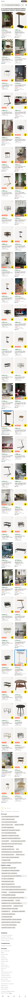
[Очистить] (22, 5)
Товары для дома (4, 961)
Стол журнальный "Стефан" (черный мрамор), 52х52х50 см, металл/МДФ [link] (7, 85)
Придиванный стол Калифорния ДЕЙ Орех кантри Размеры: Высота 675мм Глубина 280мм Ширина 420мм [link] (20, 32)
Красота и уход (4, 965)
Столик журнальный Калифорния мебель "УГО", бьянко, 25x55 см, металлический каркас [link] (7, 272)
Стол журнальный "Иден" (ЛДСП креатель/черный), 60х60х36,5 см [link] (20, 140)
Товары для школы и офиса (6, 972)
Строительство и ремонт (6, 977)
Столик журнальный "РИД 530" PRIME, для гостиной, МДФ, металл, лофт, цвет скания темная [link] (20, 403)
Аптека (2, 963)
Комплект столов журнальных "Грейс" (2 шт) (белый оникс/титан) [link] (7, 643)
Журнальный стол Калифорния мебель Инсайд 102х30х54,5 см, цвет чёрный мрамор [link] (20, 562)
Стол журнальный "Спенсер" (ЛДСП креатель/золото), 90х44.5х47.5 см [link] (7, 697)
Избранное (14, 996)
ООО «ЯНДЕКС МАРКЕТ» (9, 991)
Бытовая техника (4, 954)
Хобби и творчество (5, 966)
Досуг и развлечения (5, 950)
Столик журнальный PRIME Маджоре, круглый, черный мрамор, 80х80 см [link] (20, 113)
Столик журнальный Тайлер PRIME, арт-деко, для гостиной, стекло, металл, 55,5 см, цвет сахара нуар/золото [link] (20, 590)
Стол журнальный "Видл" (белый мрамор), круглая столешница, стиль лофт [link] (20, 456)
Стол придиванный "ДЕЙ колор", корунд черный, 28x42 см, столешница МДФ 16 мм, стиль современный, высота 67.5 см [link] (7, 352)
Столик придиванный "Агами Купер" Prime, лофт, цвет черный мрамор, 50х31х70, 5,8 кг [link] (20, 298)
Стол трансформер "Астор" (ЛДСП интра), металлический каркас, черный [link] (7, 378)
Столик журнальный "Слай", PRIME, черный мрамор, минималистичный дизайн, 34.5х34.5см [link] (20, 220)
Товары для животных (5, 975)
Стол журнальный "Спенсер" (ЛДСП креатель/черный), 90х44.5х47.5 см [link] (7, 537)
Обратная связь (4, 985)
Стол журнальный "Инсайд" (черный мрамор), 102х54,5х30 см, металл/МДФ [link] (20, 59)
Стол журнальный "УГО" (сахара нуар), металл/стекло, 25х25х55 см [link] (7, 509)
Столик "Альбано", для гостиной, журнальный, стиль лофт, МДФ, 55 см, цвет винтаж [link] (6, 32)
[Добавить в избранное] (12, 13)
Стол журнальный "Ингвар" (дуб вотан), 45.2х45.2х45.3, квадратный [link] (20, 431)
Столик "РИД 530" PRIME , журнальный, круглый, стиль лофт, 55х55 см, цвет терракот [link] (7, 772)
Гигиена (2, 956)
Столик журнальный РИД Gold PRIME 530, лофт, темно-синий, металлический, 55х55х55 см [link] (20, 643)
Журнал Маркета (4, 989)
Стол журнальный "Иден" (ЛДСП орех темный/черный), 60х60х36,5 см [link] (7, 246)
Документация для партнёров (7, 938)
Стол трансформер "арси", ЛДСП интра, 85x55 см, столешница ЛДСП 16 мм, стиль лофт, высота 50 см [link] (7, 670)
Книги (2, 970)
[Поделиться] (26, 5)
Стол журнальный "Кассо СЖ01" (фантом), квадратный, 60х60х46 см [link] (20, 537)
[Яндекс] (10, 993)
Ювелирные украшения (6, 980)
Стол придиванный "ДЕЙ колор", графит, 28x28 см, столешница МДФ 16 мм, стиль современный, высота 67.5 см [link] (20, 246)
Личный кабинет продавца (6, 935)
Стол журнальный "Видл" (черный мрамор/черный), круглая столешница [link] (7, 113)
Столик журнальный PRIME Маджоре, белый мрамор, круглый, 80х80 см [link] (20, 325)
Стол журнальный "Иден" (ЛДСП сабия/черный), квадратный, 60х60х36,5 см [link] (7, 220)
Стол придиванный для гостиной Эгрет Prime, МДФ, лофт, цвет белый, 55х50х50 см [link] (6, 562)
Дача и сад (3, 968)
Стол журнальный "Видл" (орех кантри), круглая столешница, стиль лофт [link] (20, 617)
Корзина (19, 996)
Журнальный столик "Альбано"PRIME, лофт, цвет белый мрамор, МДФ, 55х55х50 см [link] (7, 59)
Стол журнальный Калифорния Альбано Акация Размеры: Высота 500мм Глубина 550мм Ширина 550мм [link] (7, 167)
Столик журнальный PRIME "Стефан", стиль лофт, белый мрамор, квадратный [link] (7, 456)
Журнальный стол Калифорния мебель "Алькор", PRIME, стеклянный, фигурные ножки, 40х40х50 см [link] (19, 509)
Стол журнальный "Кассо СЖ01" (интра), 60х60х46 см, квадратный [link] (7, 617)
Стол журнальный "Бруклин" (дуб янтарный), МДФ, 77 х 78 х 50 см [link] (20, 798)
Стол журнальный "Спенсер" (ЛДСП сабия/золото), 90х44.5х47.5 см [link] (7, 748)
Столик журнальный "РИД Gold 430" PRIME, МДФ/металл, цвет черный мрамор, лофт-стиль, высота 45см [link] (7, 140)
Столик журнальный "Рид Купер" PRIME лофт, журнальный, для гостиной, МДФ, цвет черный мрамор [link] (20, 167)
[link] (10, 817)
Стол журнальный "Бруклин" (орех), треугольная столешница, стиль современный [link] (20, 697)
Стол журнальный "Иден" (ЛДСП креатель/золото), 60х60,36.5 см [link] (7, 325)
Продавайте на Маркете (6, 937)
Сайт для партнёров (5, 940)
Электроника (4, 957)
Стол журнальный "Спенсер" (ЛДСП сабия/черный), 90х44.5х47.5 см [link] (7, 723)
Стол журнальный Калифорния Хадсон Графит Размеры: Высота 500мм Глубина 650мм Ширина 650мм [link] (20, 772)
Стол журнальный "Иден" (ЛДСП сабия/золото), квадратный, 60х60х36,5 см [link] (20, 378)
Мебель (2, 952)
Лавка (8, 996)
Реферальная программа (6, 945)
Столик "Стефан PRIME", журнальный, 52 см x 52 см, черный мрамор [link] (20, 193)
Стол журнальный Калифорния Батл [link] (18, 723)
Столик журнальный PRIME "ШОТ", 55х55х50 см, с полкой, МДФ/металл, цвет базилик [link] (7, 590)
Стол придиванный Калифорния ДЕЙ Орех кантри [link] (6, 430)
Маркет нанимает (4, 987)
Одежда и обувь (4, 959)
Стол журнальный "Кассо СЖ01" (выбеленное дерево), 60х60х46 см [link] (20, 748)
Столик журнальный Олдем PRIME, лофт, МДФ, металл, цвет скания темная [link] (20, 484)
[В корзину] (12, 27)
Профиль (25, 996)
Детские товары (4, 979)
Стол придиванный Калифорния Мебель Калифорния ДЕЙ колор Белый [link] (20, 670)
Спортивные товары (5, 973)
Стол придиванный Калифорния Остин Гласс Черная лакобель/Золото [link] (7, 798)
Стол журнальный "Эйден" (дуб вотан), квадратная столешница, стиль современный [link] (20, 352)
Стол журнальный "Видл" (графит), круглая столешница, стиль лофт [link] (7, 484)
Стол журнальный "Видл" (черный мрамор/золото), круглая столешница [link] (7, 193)
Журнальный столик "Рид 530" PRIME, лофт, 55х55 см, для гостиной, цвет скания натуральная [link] (20, 272)
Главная (3, 996)
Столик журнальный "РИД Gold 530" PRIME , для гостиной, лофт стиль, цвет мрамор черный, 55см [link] (20, 85)
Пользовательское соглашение (7, 983)
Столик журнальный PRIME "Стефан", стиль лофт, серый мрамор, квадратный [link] (7, 403)
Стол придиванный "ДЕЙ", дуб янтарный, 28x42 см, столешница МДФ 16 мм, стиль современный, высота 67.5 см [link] (7, 298)
